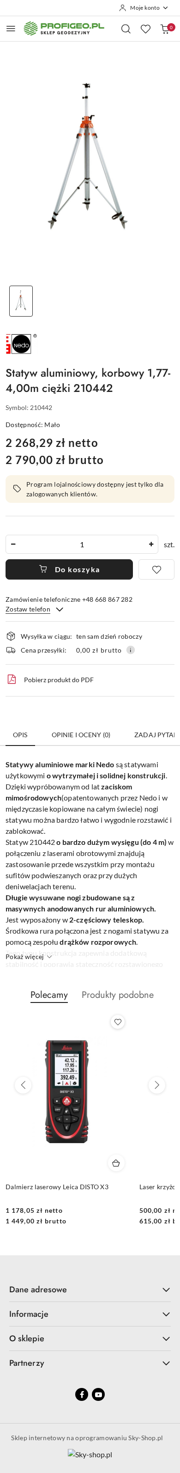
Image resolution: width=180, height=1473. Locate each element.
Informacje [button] (28, 1314)
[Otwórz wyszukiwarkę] (126, 28)
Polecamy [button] (49, 995)
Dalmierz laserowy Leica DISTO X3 (57, 1187)
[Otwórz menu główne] (11, 28)
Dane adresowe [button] (38, 1290)
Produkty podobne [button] (118, 995)
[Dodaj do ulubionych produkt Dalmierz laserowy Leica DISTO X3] (118, 1022)
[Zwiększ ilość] (151, 544)
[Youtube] (98, 1394)
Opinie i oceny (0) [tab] (81, 735)
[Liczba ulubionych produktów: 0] (145, 28)
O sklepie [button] (26, 1338)
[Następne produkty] (157, 1085)
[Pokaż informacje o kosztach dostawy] (131, 650)
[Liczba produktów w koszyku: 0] (165, 28)
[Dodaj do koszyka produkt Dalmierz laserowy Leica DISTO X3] (116, 1163)
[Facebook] (81, 1394)
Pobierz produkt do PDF (59, 680)
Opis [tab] (20, 735)
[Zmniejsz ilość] (13, 544)
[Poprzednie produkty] (23, 1085)
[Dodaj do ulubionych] (156, 569)
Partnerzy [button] (26, 1363)
